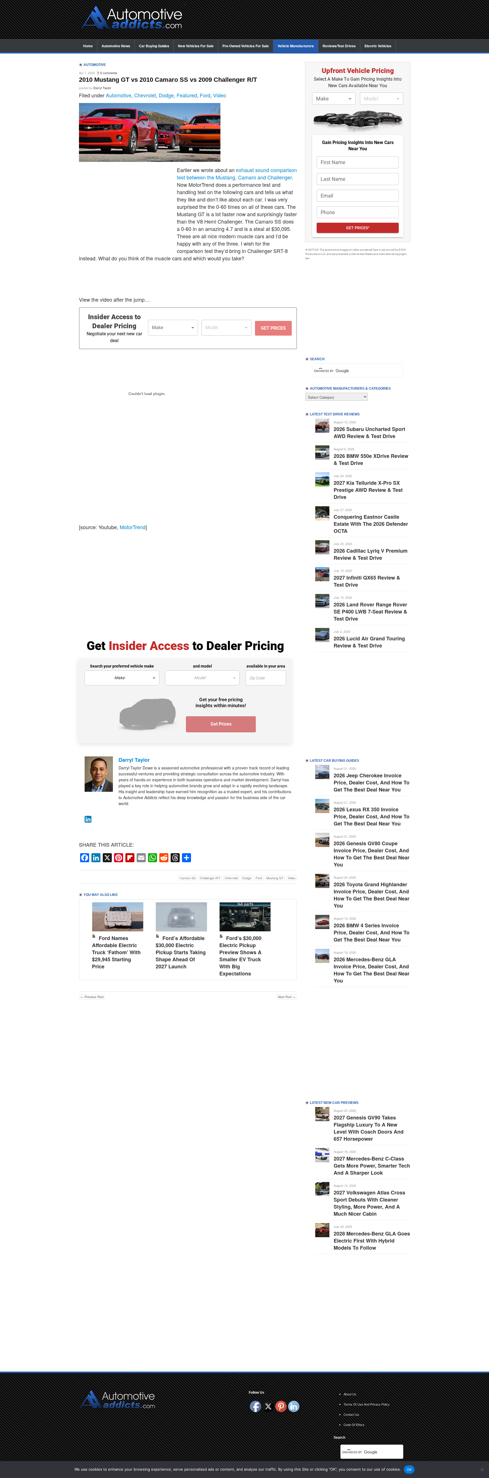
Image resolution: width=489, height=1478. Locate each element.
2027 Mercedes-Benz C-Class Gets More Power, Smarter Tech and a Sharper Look (372, 1165)
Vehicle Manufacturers (296, 45)
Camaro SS (188, 878)
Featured (187, 95)
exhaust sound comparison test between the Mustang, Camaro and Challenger (237, 173)
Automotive (118, 95)
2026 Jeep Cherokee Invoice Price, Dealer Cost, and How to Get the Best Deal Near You (371, 782)
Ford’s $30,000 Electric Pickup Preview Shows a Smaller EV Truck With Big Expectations (240, 955)
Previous (89, 938)
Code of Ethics (354, 1424)
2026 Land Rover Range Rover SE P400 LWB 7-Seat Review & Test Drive (370, 611)
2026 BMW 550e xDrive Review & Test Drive (371, 459)
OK (409, 1469)
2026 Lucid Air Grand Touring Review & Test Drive (369, 642)
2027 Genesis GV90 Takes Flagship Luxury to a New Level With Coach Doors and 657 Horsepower (369, 1128)
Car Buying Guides (154, 45)
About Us (350, 1394)
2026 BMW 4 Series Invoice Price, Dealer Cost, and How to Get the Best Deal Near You (371, 932)
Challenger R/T (210, 878)
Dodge (166, 95)
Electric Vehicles (377, 45)
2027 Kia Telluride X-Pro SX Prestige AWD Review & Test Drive (368, 490)
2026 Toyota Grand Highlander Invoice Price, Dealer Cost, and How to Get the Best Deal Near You (371, 895)
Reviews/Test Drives (339, 45)
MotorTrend (132, 527)
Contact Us (351, 1414)
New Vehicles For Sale (196, 45)
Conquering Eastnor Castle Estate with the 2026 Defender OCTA (371, 524)
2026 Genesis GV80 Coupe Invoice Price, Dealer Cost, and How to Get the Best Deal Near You (371, 854)
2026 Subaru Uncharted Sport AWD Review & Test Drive (369, 432)
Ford (205, 95)
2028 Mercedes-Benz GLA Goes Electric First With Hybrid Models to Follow (372, 1240)
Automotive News (116, 45)
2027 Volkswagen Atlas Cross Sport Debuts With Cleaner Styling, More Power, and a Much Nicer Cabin (369, 1203)
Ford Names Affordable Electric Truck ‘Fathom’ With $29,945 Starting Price (116, 952)
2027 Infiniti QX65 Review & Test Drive (367, 581)
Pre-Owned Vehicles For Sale (245, 45)
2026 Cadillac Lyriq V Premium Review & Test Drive (371, 554)
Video (219, 95)
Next (286, 938)
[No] (482, 1469)
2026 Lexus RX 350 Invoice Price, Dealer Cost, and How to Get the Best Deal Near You (371, 816)
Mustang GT (275, 878)
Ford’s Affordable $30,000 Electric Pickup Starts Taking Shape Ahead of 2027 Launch (181, 952)
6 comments (108, 72)
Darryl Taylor (102, 87)
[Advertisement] (301, 20)
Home (88, 45)
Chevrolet (145, 95)
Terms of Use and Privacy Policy (367, 1404)
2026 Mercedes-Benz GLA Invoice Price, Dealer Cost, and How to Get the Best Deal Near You (371, 970)
